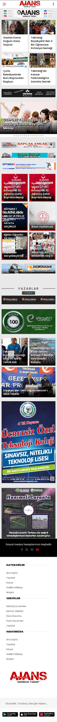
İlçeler (9, 32)
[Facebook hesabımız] (9, 716)
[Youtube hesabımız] (36, 716)
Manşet (9, 25)
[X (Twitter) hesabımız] (18, 716)
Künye (8, 57)
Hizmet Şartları (14, 64)
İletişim (9, 51)
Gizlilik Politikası (15, 70)
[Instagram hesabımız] (27, 716)
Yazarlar (10, 45)
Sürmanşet (11, 38)
